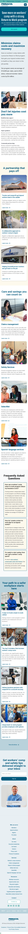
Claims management (14, 863)
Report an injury (10, 1)
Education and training (13, 886)
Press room (14, 851)
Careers (14, 849)
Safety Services (14, 868)
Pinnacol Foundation (14, 854)
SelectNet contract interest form (14, 894)
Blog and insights (14, 884)
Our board (13, 846)
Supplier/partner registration (14, 891)
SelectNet (14, 870)
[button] (24, 1)
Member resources (14, 879)
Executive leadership (14, 844)
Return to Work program (14, 865)
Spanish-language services (14, 872)
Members (14, 827)
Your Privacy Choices (14, 929)
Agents (14, 832)
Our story (14, 841)
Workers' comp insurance (14, 860)
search (4, 1)
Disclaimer (3, 927)
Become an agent (14, 889)
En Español (18, 1)
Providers (14, 835)
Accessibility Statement (20, 927)
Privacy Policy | (10, 927)
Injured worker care (14, 882)
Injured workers (14, 830)
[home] (7, 4)
